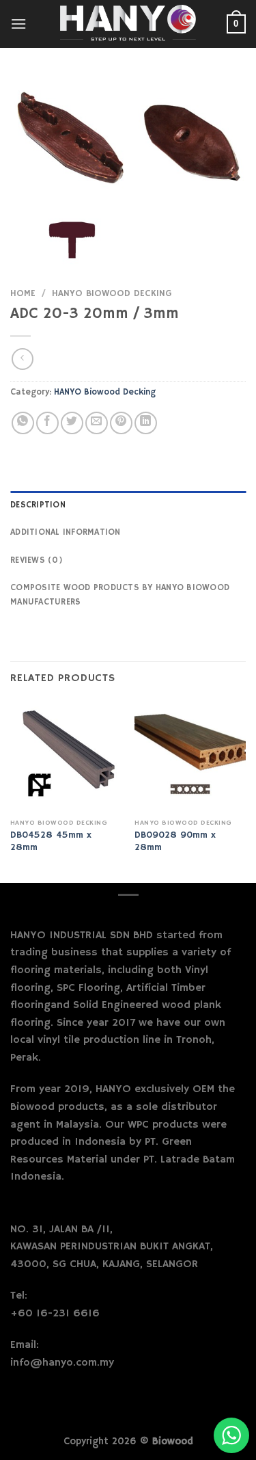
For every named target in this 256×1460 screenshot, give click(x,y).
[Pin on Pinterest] (121, 423)
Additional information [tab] (65, 532)
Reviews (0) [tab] (36, 560)
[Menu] (18, 23)
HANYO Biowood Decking (111, 294)
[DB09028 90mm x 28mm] (190, 756)
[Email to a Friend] (96, 423)
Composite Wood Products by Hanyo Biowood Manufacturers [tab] (119, 594)
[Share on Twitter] (72, 423)
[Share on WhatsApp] (23, 423)
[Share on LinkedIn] (145, 423)
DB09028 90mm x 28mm (175, 841)
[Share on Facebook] (47, 423)
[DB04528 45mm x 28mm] (66, 756)
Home (22, 294)
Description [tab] (38, 504)
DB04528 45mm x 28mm (50, 841)
